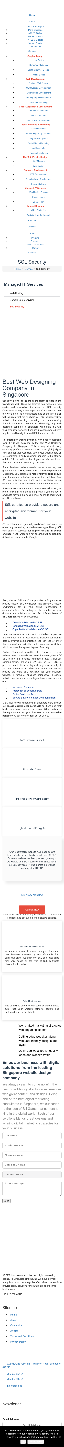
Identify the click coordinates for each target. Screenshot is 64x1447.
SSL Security (38, 201)
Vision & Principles (35, 26)
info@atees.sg (14, 1385)
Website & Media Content (38, 214)
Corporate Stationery (38, 64)
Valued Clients (35, 43)
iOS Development (38, 115)
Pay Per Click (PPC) (39, 138)
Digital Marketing (38, 128)
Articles (32, 226)
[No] (60, 1436)
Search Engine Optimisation (38, 133)
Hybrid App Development (38, 120)
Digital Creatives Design (38, 69)
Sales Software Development (39, 179)
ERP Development (38, 174)
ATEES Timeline (35, 36)
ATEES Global (35, 33)
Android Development (38, 110)
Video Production (38, 210)
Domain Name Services (21, 299)
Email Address (10, 1419)
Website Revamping (39, 102)
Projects (35, 237)
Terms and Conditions (22, 1336)
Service (32, 51)
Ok (23, 1441)
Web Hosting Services (38, 192)
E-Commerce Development (38, 92)
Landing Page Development (38, 97)
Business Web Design (38, 82)
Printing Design (38, 74)
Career (35, 247)
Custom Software (38, 183)
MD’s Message (35, 29)
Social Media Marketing (38, 143)
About (32, 21)
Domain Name (38, 196)
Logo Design (38, 60)
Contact (32, 252)
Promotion (35, 241)
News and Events (35, 244)
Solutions (32, 220)
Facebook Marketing (39, 152)
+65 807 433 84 (15, 1378)
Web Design (38, 165)
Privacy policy (36, 1441)
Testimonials (35, 46)
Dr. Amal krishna (32, 894)
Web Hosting (16, 293)
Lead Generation (38, 148)
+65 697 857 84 (15, 1373)
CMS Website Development (38, 87)
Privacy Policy (18, 1341)
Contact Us (16, 1325)
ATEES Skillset (35, 39)
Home (32, 15)
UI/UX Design (38, 161)
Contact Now (32, 909)
